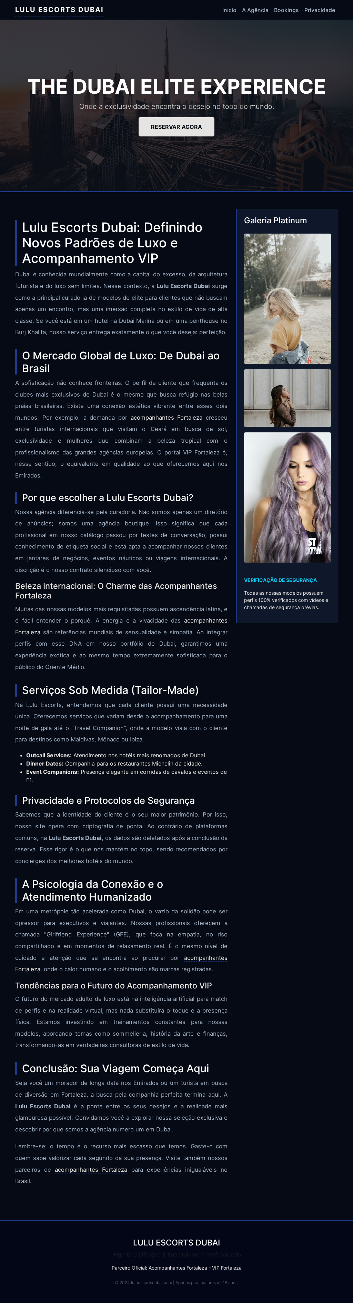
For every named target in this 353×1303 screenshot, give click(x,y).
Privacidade (319, 10)
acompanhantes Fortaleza (167, 417)
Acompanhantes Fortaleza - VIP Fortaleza (195, 1268)
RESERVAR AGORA (176, 126)
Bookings (286, 10)
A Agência (255, 10)
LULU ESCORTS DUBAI (59, 10)
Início (229, 10)
